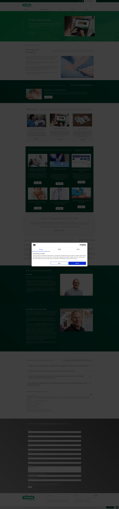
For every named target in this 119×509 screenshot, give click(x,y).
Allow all (77, 263)
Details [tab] (59, 249)
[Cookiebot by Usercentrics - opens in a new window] (80, 245)
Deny (59, 263)
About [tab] (78, 249)
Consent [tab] (41, 249)
